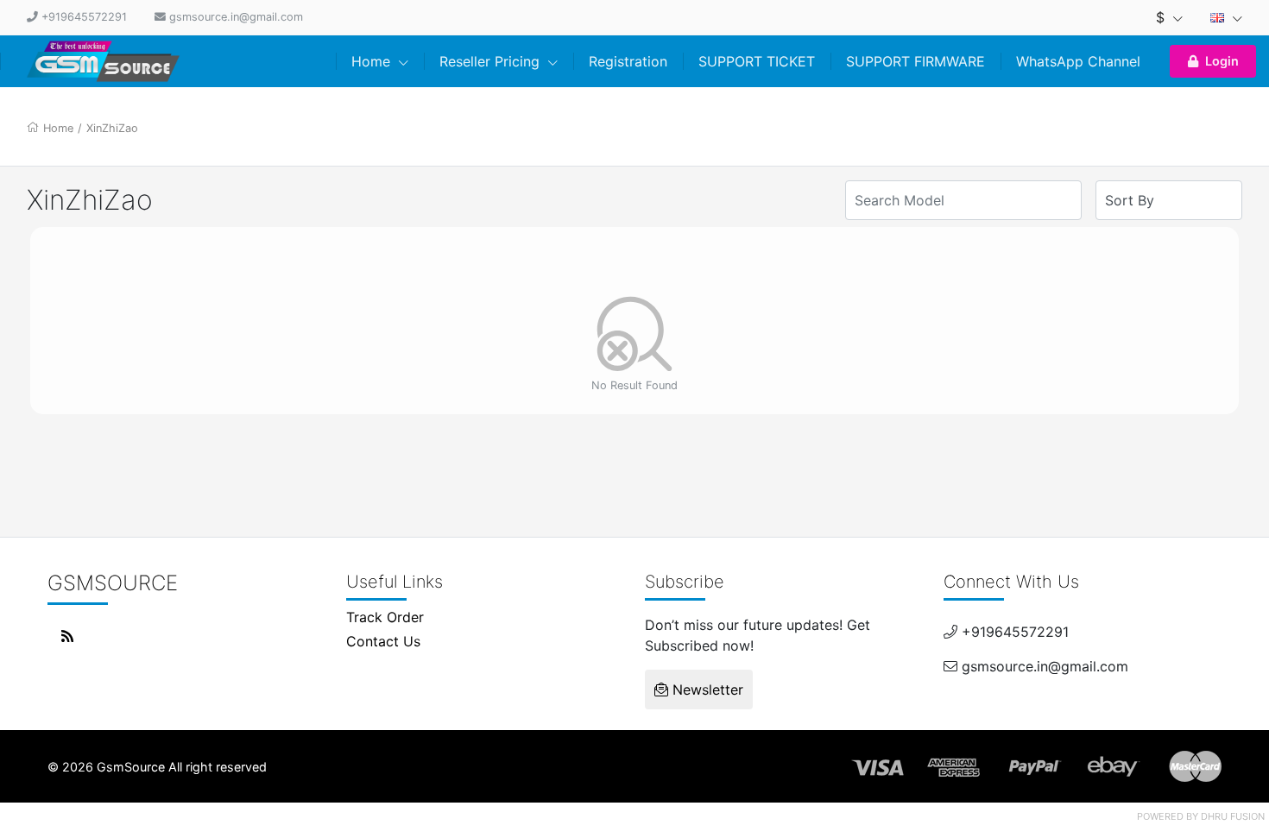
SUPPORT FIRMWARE (915, 61)
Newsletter (705, 689)
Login (1222, 61)
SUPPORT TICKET (756, 61)
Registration (628, 61)
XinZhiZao (112, 128)
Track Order (385, 617)
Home (373, 61)
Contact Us (383, 641)
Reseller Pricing (491, 61)
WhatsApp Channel (1078, 61)
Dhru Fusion (1233, 816)
